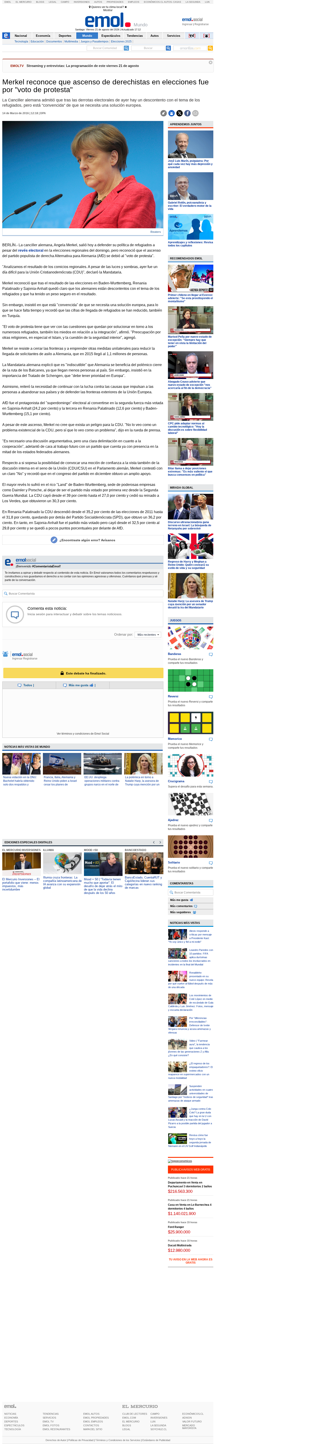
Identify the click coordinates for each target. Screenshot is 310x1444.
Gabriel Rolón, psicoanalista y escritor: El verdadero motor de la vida (190, 206)
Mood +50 (91, 850)
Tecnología (21, 41)
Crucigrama (176, 781)
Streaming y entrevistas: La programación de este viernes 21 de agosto (83, 66)
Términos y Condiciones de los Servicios (117, 1440)
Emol (8, 2)
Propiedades (115, 2)
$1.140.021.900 (182, 1221)
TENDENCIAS (51, 1413)
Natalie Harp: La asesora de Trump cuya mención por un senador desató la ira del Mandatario (190, 604)
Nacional (21, 35)
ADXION (187, 1417)
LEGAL (126, 1429)
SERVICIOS (49, 1417)
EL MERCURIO (131, 1421)
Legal (53, 2)
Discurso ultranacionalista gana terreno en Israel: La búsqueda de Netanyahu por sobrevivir (189, 525)
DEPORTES (11, 1421)
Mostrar (108, 10)
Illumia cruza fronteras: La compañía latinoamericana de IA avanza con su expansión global (62, 882)
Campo (65, 2)
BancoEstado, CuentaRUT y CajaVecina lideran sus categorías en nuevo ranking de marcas (143, 882)
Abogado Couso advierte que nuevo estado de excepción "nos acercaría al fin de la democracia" (190, 385)
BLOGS (126, 1425)
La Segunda (193, 2)
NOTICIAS (10, 1413)
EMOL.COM (129, 1417)
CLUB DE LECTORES (134, 1413)
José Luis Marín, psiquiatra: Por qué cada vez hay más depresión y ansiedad (190, 164)
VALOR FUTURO (192, 1421)
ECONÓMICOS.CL (193, 1413)
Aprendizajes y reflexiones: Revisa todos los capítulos (190, 244)
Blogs (40, 2)
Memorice (175, 738)
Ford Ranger (176, 1234)
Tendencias (135, 35)
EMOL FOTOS (51, 1425)
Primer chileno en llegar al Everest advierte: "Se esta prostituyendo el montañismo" (190, 298)
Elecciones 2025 (121, 41)
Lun (207, 2)
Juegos (175, 620)
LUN (152, 1421)
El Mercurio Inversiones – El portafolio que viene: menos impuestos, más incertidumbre (20, 884)
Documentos (54, 41)
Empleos (133, 2)
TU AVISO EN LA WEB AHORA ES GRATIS (190, 1269)
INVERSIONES (158, 1417)
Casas (177, 2)
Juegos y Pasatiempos (94, 41)
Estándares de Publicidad (156, 1440)
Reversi (173, 696)
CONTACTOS (91, 1425)
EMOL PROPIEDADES (96, 1417)
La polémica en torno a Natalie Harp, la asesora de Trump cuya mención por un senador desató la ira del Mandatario (142, 784)
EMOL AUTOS (91, 1413)
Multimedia (71, 41)
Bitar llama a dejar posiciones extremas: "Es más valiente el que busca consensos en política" (190, 471)
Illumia (48, 850)
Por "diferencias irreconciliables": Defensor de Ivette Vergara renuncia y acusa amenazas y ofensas (189, 1025)
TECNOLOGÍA (12, 1429)
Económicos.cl (153, 2)
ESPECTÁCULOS (14, 1425)
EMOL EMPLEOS (93, 1421)
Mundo (87, 35)
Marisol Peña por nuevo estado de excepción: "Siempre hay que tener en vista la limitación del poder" (190, 341)
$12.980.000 (179, 1258)
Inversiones (82, 2)
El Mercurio (24, 2)
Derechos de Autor (56, 1440)
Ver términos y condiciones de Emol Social (83, 733)
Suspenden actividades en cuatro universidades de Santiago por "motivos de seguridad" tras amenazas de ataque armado (190, 1093)
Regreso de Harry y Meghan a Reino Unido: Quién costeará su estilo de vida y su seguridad (188, 565)
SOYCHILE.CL (158, 1429)
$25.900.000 (179, 1239)
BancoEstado (135, 850)
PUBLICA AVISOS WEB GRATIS (190, 1169)
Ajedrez (173, 820)
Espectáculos (110, 35)
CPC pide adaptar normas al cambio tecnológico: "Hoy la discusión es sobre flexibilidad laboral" (187, 428)
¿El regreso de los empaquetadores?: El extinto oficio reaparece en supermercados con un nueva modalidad (190, 1070)
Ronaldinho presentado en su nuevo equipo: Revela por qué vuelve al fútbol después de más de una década (190, 980)
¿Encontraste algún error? (87, 540)
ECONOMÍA (11, 1417)
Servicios (173, 35)
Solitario (174, 862)
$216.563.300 (180, 1199)
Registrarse (201, 24)
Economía (43, 35)
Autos (98, 2)
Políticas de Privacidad (80, 1440)
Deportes (65, 35)
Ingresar (187, 24)
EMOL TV (48, 1421)
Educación (37, 41)
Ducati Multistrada (180, 1253)
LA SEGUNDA (158, 1425)
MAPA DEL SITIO (92, 1429)
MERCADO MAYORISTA (189, 1426)
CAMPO (155, 1413)
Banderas (174, 654)
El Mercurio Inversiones (21, 850)
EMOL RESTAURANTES (56, 1429)
